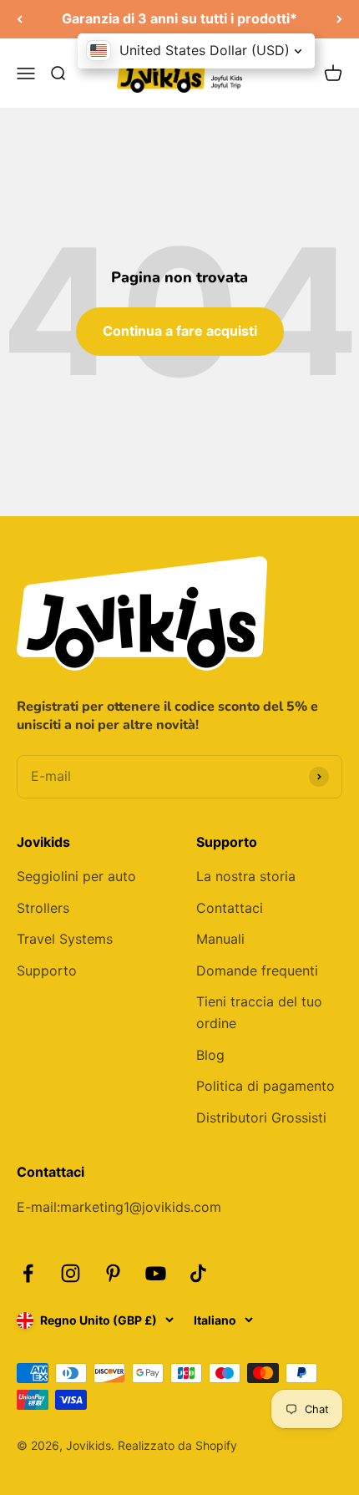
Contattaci (229, 908)
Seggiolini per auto (76, 876)
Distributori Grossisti (261, 1117)
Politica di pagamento (265, 1085)
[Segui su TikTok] (198, 1273)
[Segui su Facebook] (28, 1273)
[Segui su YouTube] (155, 1273)
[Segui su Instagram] (70, 1273)
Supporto (47, 970)
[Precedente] (20, 19)
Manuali (220, 938)
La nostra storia (246, 876)
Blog (210, 1054)
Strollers (43, 908)
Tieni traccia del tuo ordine (259, 1012)
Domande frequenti (257, 970)
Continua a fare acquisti (180, 330)
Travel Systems (65, 938)
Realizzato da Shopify (177, 1445)
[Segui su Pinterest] (113, 1273)
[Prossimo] (339, 19)
